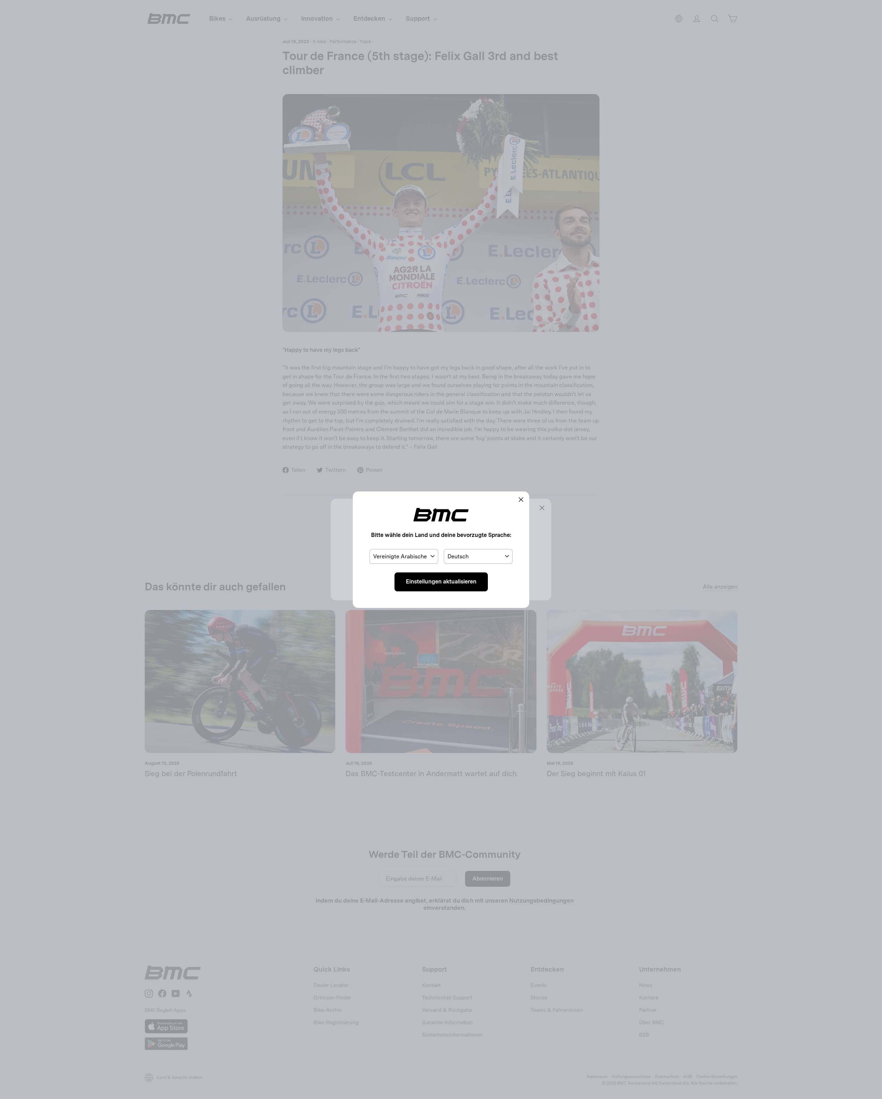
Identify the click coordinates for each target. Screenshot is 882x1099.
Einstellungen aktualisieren (441, 581)
